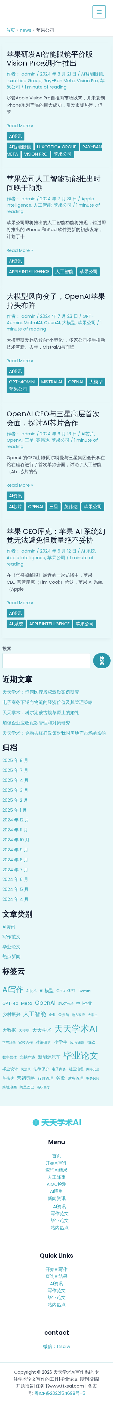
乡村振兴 (11, 1014)
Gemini (84, 990)
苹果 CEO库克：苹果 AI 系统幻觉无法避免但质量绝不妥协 (56, 535)
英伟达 (8, 1078)
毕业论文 (11, 947)
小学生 (60, 1042)
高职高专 (43, 1087)
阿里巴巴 (27, 1087)
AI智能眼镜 (92, 74)
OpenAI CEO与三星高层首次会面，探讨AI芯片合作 (53, 418)
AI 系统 (88, 551)
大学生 (93, 1014)
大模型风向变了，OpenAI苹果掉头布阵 (56, 300)
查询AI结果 (56, 1170)
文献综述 (27, 1057)
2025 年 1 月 (14, 810)
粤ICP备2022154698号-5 (59, 1393)
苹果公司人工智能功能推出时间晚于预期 (54, 183)
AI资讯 (8, 927)
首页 (56, 1156)
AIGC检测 (57, 1184)
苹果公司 (63, 154)
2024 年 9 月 (15, 850)
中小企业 (84, 1003)
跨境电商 (9, 1087)
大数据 (9, 1030)
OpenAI (45, 1003)
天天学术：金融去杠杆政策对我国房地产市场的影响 (54, 733)
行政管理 (45, 1078)
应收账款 (77, 1042)
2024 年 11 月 (15, 830)
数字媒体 (9, 1057)
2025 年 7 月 (15, 770)
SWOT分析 (66, 1003)
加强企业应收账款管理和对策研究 (36, 723)
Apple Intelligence (29, 272)
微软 (91, 1042)
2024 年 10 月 (16, 840)
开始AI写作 (56, 1163)
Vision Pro (87, 81)
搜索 (6, 649)
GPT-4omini (22, 382)
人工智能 (34, 1014)
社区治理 (76, 1069)
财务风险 (92, 1078)
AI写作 (13, 989)
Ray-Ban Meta (59, 81)
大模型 (24, 1030)
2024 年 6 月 (15, 879)
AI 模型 (46, 990)
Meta (26, 1003)
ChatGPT (66, 991)
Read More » (20, 125)
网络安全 (92, 1069)
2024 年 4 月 (15, 899)
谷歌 (60, 1078)
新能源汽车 (49, 1057)
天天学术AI (75, 1028)
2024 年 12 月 (15, 820)
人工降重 (57, 1177)
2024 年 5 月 (15, 889)
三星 (29, 440)
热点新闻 (11, 956)
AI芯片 (87, 434)
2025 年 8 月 (15, 760)
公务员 (63, 1014)
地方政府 (78, 1014)
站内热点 (60, 1228)
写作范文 (11, 937)
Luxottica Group (24, 81)
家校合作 (25, 1042)
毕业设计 (10, 1069)
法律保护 (41, 1069)
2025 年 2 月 (15, 800)
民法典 (26, 1069)
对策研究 (43, 1042)
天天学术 (42, 1030)
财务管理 (75, 1078)
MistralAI (33, 323)
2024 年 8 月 (15, 860)
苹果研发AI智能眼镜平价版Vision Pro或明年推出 (50, 58)
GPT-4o (10, 1003)
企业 (52, 1014)
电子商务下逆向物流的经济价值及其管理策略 (47, 702)
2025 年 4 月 (15, 780)
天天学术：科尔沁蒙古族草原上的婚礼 (40, 713)
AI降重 (56, 1191)
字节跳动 (9, 1042)
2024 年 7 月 (15, 870)
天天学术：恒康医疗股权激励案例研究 (40, 692)
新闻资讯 (57, 1198)
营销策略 (26, 1078)
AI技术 (31, 990)
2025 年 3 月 (15, 790)
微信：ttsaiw (56, 1346)
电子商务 (59, 1069)
